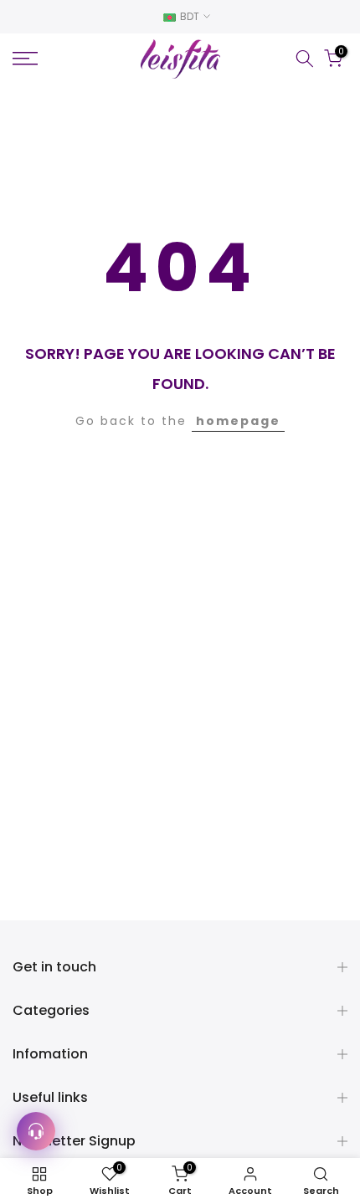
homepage (238, 420)
